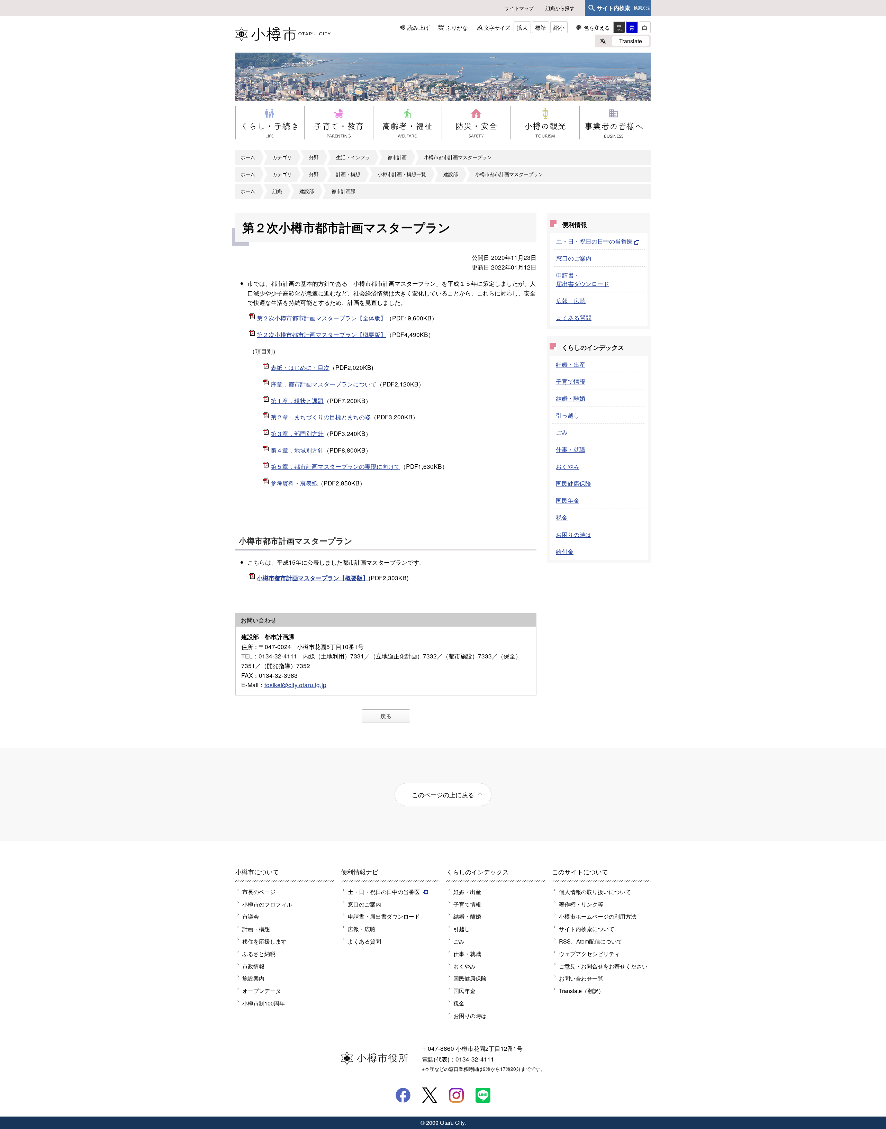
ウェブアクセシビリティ (589, 953)
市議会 (250, 916)
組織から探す (560, 7)
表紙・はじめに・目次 (300, 367)
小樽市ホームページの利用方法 (597, 916)
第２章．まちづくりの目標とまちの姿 (321, 416)
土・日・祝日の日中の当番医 (594, 241)
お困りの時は (573, 534)
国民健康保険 (573, 483)
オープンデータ (261, 990)
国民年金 (567, 500)
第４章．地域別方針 (297, 450)
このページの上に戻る (443, 794)
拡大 (522, 27)
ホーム (248, 157)
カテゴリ (282, 157)
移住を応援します (264, 941)
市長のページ (258, 891)
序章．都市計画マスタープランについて (324, 384)
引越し (461, 929)
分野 (314, 157)
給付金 (564, 551)
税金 (562, 517)
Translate (630, 41)
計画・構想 (348, 174)
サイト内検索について (586, 929)
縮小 (558, 27)
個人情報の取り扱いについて (595, 891)
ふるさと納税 (258, 953)
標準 (540, 27)
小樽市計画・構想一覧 (402, 174)
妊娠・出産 (570, 364)
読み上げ (418, 27)
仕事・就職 (570, 449)
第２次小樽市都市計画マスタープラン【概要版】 (321, 334)
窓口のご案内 (573, 258)
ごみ (562, 432)
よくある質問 (573, 317)
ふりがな (457, 27)
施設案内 (253, 978)
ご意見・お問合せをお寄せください (603, 966)
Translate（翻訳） (581, 990)
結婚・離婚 (570, 398)
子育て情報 (570, 381)
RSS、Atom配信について (590, 941)
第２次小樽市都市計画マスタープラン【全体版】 (321, 317)
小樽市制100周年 (263, 1003)
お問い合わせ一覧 (581, 978)
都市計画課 (343, 191)
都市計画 (397, 157)
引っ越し (567, 415)
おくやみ (567, 466)
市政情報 (253, 966)
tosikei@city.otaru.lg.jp (295, 684)
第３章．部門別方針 (297, 433)
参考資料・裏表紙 (294, 483)
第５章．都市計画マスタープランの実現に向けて (335, 466)
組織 (277, 191)
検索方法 (642, 8)
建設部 (450, 174)
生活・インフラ (353, 157)
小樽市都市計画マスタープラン (458, 157)
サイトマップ (519, 7)
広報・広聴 (571, 300)
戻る (385, 716)
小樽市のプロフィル (267, 904)
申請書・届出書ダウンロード (582, 279)
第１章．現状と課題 (297, 400)
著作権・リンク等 (581, 904)
